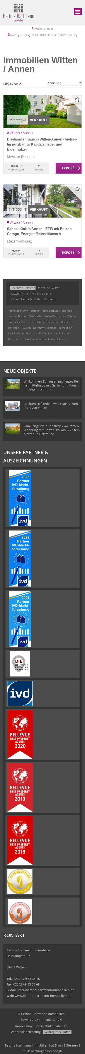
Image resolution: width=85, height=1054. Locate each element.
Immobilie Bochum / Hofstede (27, 322)
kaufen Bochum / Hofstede (60, 316)
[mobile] (78, 11)
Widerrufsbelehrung (26, 1032)
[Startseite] (18, 12)
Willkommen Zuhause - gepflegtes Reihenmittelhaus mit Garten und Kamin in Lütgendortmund (52, 385)
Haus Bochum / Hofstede (57, 311)
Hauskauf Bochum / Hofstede (38, 328)
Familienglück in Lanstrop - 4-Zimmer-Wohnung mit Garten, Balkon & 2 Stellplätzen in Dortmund (52, 430)
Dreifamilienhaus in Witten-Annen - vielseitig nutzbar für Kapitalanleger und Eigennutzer (42, 144)
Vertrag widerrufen (57, 1032)
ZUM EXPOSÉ (69, 168)
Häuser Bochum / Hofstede (25, 316)
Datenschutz (43, 1026)
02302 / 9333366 (44, 28)
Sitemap (61, 1026)
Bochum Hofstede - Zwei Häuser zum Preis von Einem (51, 406)
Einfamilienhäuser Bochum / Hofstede (44, 339)
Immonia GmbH (50, 1019)
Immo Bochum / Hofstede (24, 311)
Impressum (23, 1026)
